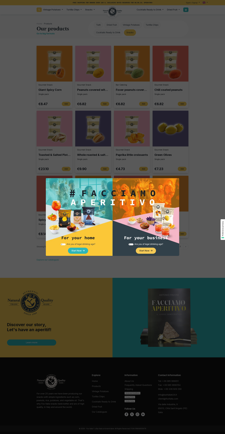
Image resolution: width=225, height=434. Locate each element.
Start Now (77, 250)
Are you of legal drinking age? (81, 244)
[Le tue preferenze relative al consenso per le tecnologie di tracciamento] (223, 229)
